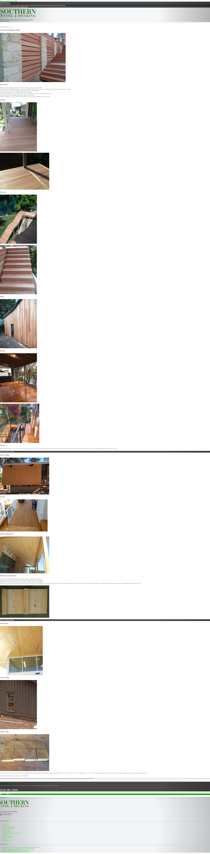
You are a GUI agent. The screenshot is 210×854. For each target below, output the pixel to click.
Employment (7, 838)
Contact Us (23, 7)
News (1, 27)
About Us (7, 2)
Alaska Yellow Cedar (6, 5)
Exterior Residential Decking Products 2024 (16, 850)
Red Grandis (54, 5)
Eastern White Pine (26, 5)
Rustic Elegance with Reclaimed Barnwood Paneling (18, 849)
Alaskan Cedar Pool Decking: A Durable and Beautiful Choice (21, 847)
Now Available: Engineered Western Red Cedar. (14, 25)
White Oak (62, 5)
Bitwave (8, 817)
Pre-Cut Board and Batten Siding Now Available (15, 24)
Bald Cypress (16, 5)
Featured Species (5, 4)
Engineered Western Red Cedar (41, 5)
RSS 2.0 (68, 778)
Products (2, 7)
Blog (18, 7)
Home (2, 2)
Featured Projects (11, 7)
